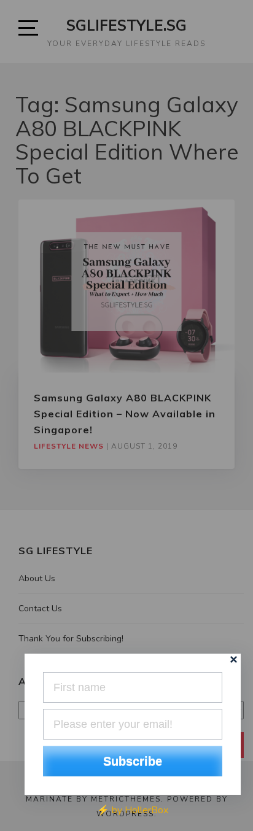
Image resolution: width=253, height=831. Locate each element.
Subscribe (132, 761)
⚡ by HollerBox (132, 810)
